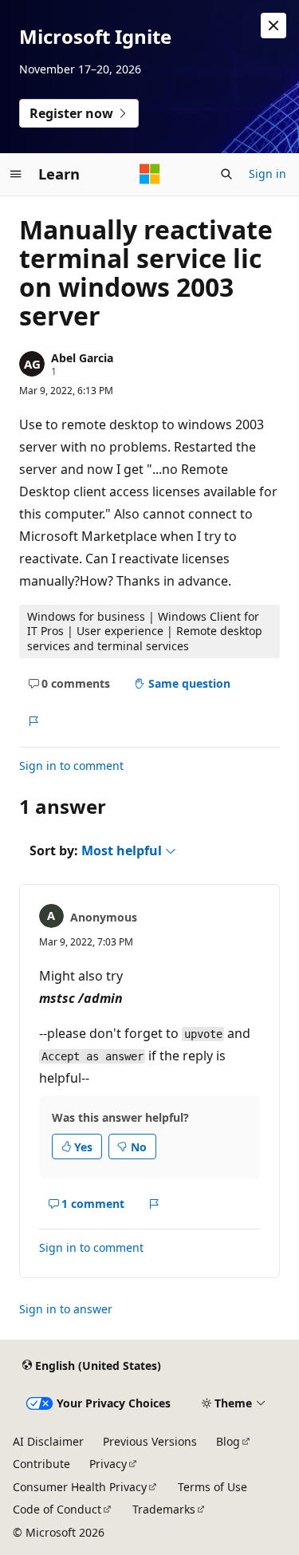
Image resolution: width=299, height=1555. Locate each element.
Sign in (267, 173)
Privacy (108, 1463)
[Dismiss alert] (273, 25)
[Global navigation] (16, 174)
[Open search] (226, 174)
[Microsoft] (150, 174)
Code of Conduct (57, 1509)
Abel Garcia (82, 357)
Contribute (41, 1463)
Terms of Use (212, 1486)
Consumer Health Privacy (80, 1486)
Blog (228, 1441)
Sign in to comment (71, 765)
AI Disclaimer (48, 1441)
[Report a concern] (33, 721)
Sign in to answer (65, 1308)
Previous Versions (150, 1441)
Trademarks (163, 1509)
